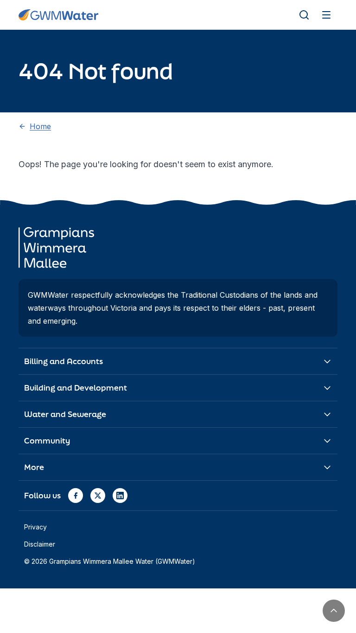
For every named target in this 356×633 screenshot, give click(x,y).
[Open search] (304, 15)
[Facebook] (75, 495)
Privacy (35, 527)
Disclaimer (39, 544)
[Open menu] (326, 15)
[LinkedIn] (120, 495)
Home (40, 126)
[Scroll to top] (334, 611)
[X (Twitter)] (97, 495)
